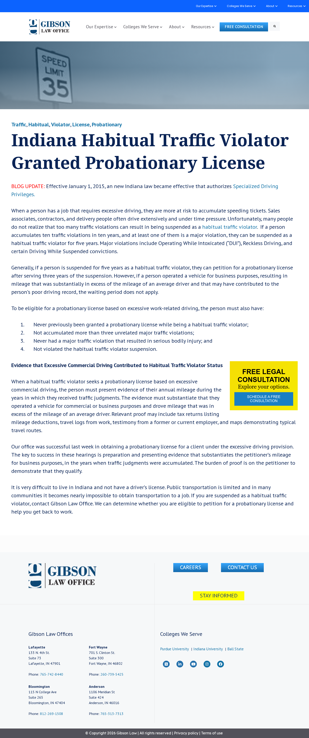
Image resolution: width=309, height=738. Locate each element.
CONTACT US (242, 567)
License (81, 124)
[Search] (274, 26)
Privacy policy (186, 733)
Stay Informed (219, 595)
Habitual (39, 124)
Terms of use (212, 733)
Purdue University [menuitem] (174, 648)
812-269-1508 (51, 713)
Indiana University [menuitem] (208, 648)
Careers (190, 567)
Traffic (18, 124)
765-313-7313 (112, 713)
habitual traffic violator (229, 226)
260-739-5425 (112, 674)
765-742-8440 (51, 674)
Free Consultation (244, 26)
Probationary (107, 124)
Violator (60, 124)
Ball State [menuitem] (235, 648)
